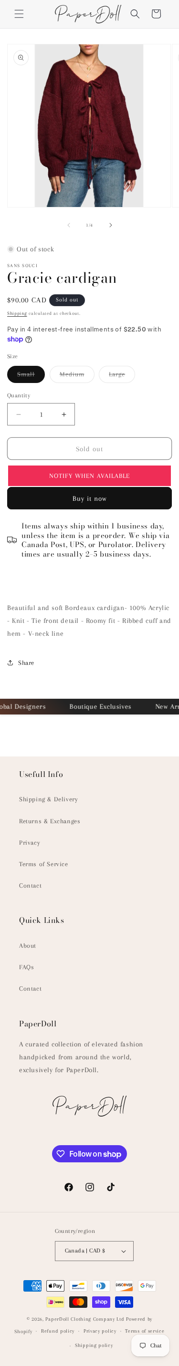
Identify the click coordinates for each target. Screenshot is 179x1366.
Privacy (29, 842)
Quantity (18, 395)
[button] (19, 13)
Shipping (17, 313)
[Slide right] (110, 225)
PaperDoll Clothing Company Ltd (84, 1319)
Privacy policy (100, 1331)
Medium (77, 376)
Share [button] (26, 662)
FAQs (26, 967)
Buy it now (90, 498)
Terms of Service (43, 864)
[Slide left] (68, 225)
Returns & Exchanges (49, 821)
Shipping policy (94, 1345)
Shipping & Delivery (48, 799)
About (27, 945)
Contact (30, 885)
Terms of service (144, 1331)
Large (122, 376)
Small (31, 376)
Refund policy (57, 1331)
